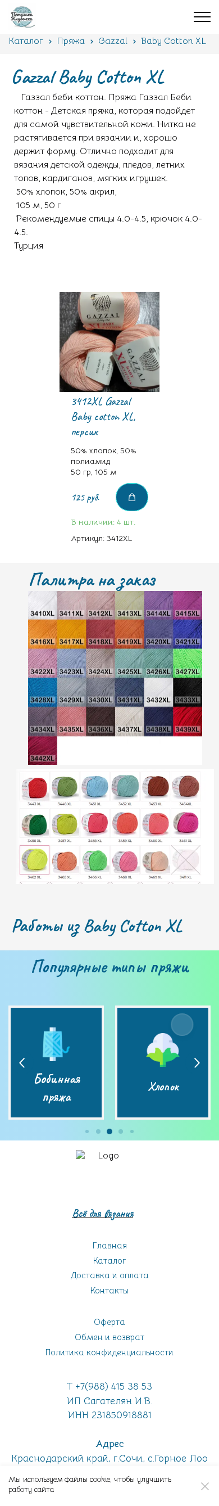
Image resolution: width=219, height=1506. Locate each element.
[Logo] (104, 1178)
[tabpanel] (109, 424)
